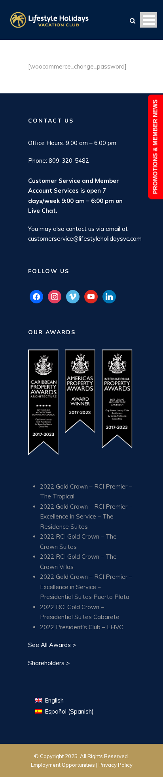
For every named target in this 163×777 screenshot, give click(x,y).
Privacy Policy (116, 765)
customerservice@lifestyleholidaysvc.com (85, 238)
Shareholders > (49, 663)
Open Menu (148, 20)
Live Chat (42, 210)
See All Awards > (52, 645)
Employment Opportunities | (65, 765)
